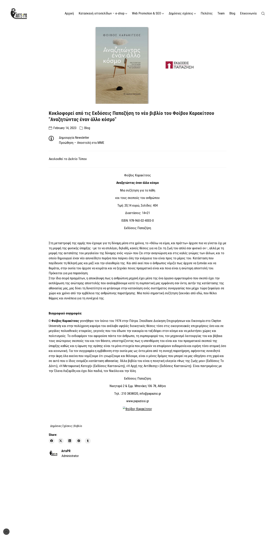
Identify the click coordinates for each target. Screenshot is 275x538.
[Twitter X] (61, 441)
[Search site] (263, 13)
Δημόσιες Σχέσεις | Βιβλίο (66, 425)
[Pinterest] (79, 441)
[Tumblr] (88, 441)
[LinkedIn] (70, 441)
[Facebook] (52, 441)
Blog (87, 128)
